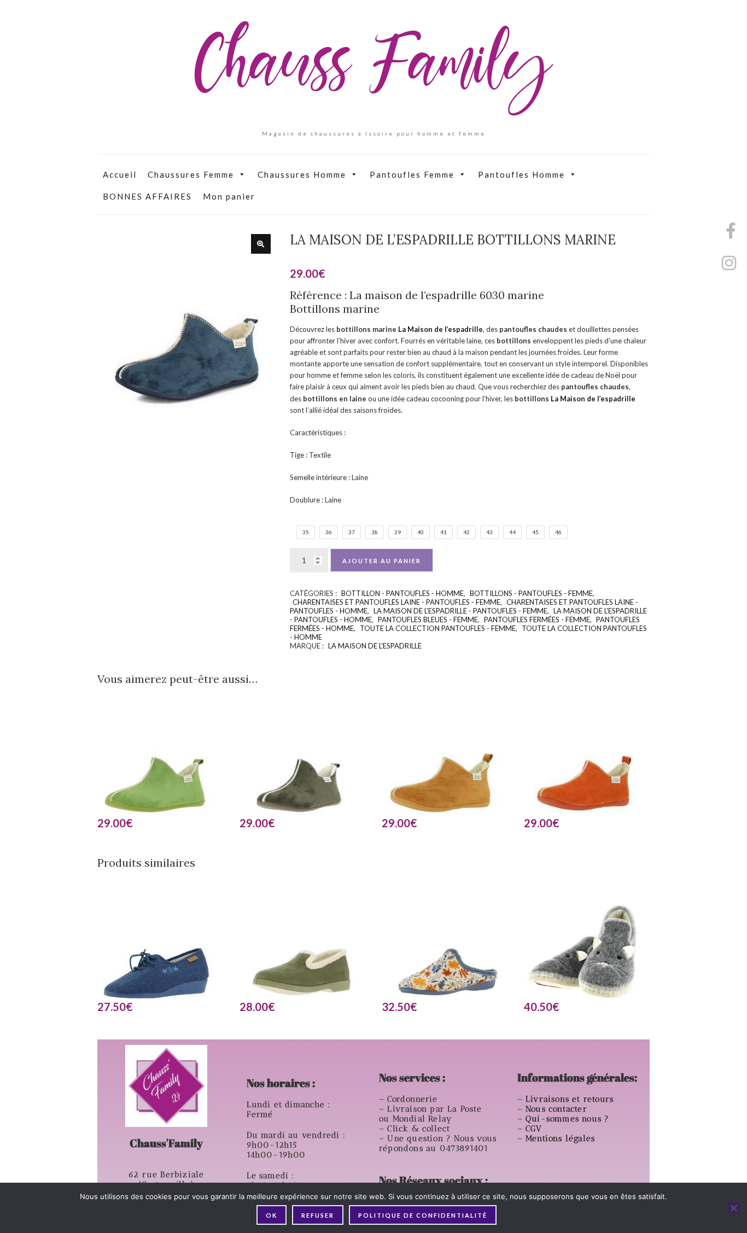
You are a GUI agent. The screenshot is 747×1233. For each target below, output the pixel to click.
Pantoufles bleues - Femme (428, 619)
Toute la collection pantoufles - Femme (438, 628)
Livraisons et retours (571, 1099)
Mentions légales (562, 1138)
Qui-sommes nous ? (567, 1119)
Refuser (317, 1215)
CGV (535, 1128)
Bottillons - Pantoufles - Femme (531, 593)
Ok (271, 1215)
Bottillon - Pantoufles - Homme (402, 593)
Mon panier (229, 196)
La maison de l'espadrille (375, 645)
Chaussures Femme (191, 174)
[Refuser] (733, 1207)
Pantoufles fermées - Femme (537, 619)
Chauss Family (373, 68)
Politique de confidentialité (422, 1215)
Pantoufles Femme (412, 174)
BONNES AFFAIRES (147, 196)
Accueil (120, 174)
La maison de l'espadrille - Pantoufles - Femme (460, 610)
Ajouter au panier (381, 560)
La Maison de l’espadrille (440, 329)
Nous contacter (558, 1109)
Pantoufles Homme (521, 174)
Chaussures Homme (302, 174)
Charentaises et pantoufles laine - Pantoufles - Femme (396, 602)
